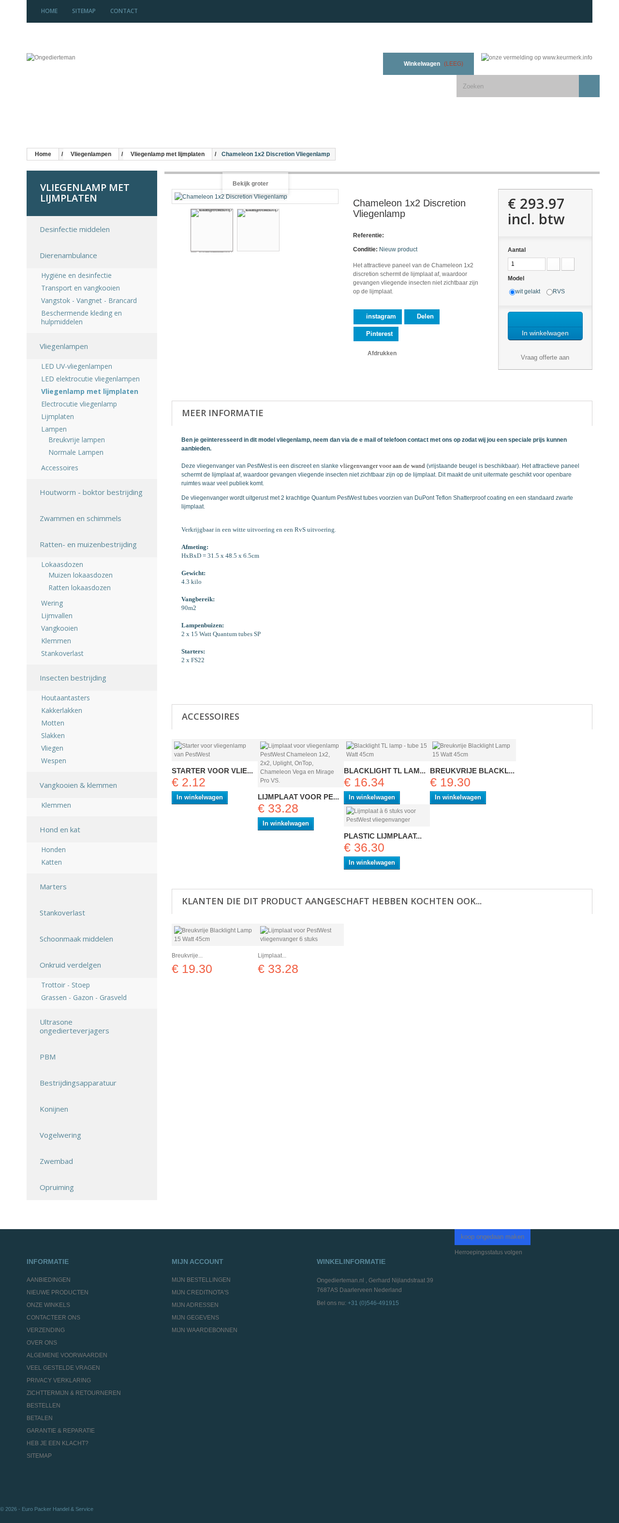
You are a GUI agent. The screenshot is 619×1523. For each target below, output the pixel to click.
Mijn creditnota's (200, 1292)
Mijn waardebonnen (204, 1330)
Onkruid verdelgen (70, 965)
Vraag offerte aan (544, 357)
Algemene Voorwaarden (67, 1355)
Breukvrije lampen (76, 439)
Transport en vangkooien (80, 288)
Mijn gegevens (195, 1317)
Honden (53, 849)
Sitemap (39, 1455)
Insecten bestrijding (73, 677)
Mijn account (197, 1261)
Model (517, 278)
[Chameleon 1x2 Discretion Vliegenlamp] (212, 230)
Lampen (54, 429)
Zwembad (56, 1161)
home (49, 11)
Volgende (331, 232)
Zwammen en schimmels (80, 518)
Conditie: (365, 249)
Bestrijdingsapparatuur (78, 1083)
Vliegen (52, 748)
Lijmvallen (57, 615)
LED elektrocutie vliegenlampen (90, 379)
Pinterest (378, 333)
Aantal (517, 250)
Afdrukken (382, 353)
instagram (380, 316)
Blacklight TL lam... (385, 771)
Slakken (53, 735)
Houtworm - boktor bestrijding (91, 492)
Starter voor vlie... (212, 771)
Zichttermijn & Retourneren (74, 1393)
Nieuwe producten (57, 1292)
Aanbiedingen (49, 1279)
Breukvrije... (187, 955)
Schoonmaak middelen (76, 938)
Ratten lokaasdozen (79, 587)
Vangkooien (59, 628)
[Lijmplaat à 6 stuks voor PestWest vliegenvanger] (387, 815)
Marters (53, 886)
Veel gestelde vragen (63, 1367)
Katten (51, 862)
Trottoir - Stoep (65, 985)
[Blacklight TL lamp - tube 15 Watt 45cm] (387, 750)
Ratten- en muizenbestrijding (88, 544)
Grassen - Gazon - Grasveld (84, 997)
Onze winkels (48, 1305)
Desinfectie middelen (75, 229)
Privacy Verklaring (59, 1380)
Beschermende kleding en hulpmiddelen (81, 317)
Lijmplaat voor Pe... (298, 797)
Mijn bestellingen (201, 1279)
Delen (424, 316)
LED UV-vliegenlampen (76, 366)
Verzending (46, 1330)
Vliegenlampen (64, 346)
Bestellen (43, 1405)
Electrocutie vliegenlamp (79, 404)
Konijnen (54, 1109)
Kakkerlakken (61, 710)
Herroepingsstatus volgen (488, 1252)
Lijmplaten (57, 416)
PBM (48, 1056)
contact (124, 11)
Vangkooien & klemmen (78, 785)
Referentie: (368, 235)
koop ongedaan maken (492, 1236)
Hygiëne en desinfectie (76, 275)
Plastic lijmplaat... (383, 836)
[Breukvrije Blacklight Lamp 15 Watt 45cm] (473, 750)
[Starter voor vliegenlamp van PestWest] (215, 750)
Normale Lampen (75, 452)
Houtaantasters (65, 698)
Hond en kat (60, 829)
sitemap (84, 11)
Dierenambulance (68, 255)
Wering (52, 603)
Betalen (40, 1418)
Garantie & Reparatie (61, 1430)
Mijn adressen (195, 1305)
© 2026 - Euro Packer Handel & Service (46, 1509)
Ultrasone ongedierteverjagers (74, 1026)
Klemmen (56, 641)
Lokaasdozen (62, 564)
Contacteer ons (53, 1317)
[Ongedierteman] (86, 65)
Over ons (42, 1342)
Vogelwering (60, 1135)
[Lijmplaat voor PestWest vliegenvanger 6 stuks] (301, 935)
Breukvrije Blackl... (472, 771)
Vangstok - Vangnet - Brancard (89, 300)
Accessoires (59, 468)
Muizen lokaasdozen (80, 575)
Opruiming (57, 1187)
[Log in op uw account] (364, 64)
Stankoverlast (62, 653)
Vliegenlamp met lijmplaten (89, 391)
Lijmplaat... (272, 955)
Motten (52, 723)
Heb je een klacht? (57, 1443)
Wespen (53, 760)
